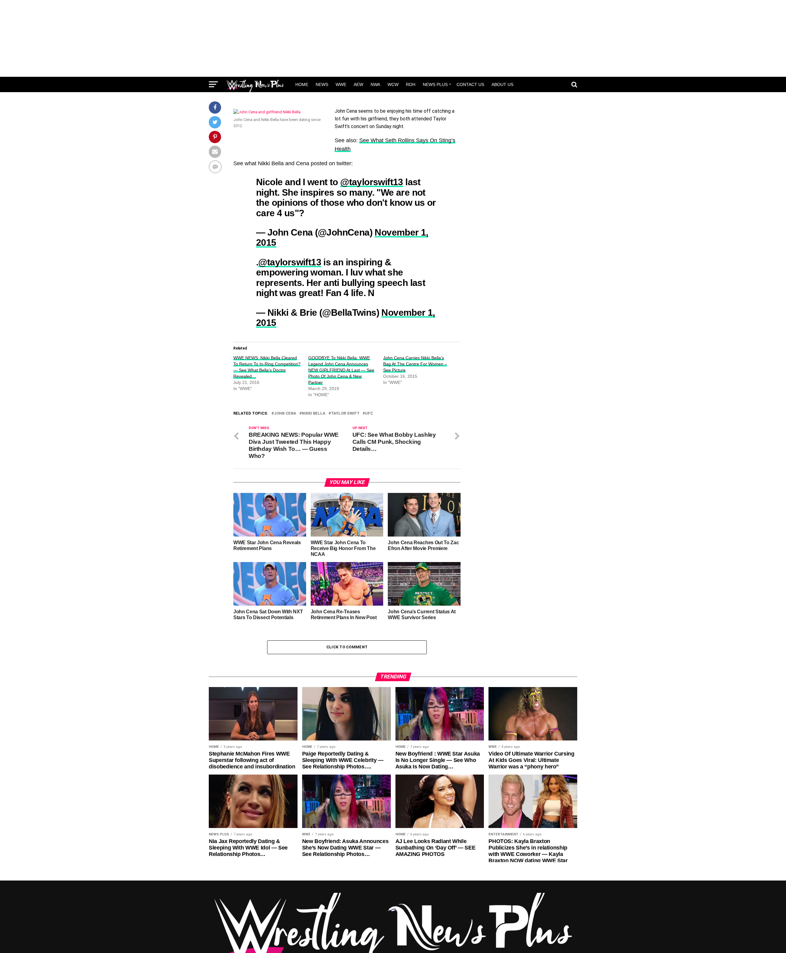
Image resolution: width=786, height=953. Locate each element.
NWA (375, 84)
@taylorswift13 (371, 182)
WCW (393, 84)
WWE (341, 84)
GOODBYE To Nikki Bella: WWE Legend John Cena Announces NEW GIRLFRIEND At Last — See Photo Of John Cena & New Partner (341, 370)
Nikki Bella (313, 414)
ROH (410, 84)
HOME (301, 84)
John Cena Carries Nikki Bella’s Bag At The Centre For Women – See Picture (415, 364)
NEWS (322, 84)
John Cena (285, 414)
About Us (502, 84)
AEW (358, 84)
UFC (369, 414)
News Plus (435, 84)
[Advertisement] (393, 38)
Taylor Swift (345, 414)
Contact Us (470, 84)
